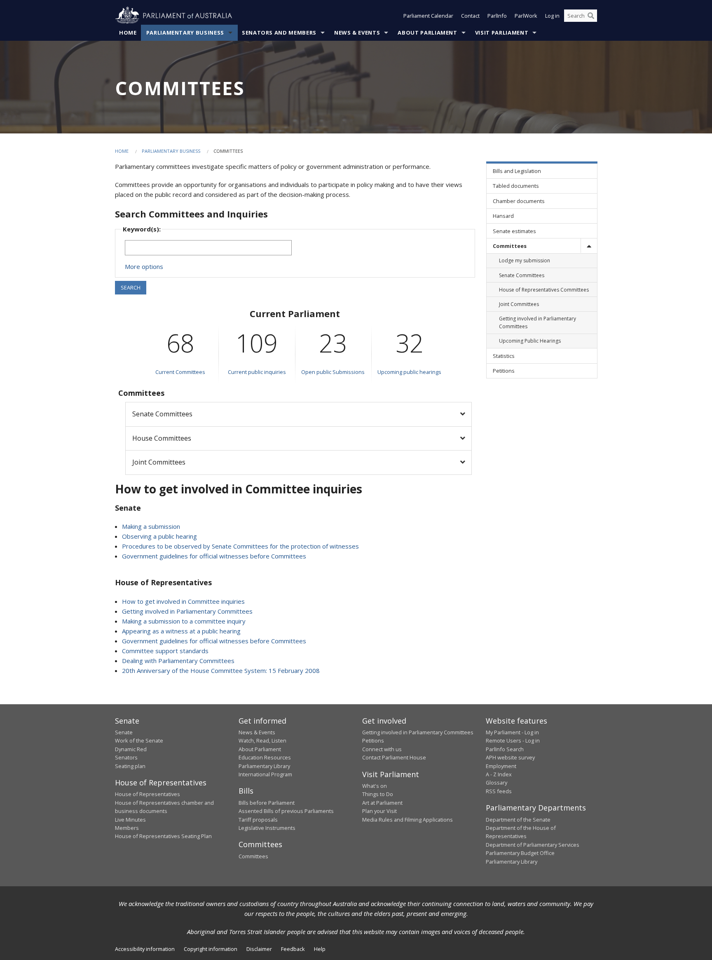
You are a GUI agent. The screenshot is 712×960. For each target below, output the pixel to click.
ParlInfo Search (505, 749)
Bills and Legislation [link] (517, 171)
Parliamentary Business (185, 32)
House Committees (161, 438)
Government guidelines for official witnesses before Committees (214, 556)
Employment (501, 766)
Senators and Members (279, 32)
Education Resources (265, 757)
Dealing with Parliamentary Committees (178, 660)
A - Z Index (499, 774)
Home (128, 32)
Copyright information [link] (210, 949)
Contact (470, 15)
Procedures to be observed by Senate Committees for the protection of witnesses (240, 546)
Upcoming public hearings (409, 372)
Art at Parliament (382, 802)
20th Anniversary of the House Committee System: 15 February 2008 (221, 670)
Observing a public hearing (159, 536)
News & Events (357, 32)
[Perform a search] (591, 15)
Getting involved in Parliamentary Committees (187, 611)
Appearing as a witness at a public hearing (181, 631)
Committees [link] (510, 246)
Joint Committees (158, 462)
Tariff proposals (258, 819)
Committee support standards (165, 651)
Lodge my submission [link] (524, 260)
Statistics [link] (504, 356)
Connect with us (382, 749)
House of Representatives (147, 794)
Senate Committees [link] (521, 275)
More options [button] (144, 266)
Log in (552, 15)
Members (127, 828)
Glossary (496, 782)
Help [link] (320, 949)
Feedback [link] (293, 949)
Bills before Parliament (267, 802)
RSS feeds (499, 791)
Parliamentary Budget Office (520, 853)
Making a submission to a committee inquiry (184, 621)
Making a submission (151, 526)
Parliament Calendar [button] (428, 15)
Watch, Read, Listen (262, 740)
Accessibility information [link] (145, 949)
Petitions (373, 740)
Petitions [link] (504, 370)
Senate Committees (162, 413)
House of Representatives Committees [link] (544, 289)
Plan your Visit (379, 811)
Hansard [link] (503, 216)
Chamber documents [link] (519, 201)
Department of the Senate (518, 819)
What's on (374, 785)
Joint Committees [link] (519, 304)
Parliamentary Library (264, 766)
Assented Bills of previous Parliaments (286, 811)
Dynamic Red (131, 749)
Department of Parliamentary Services (532, 844)
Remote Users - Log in (513, 740)
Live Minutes (130, 819)
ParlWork (526, 15)
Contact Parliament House (394, 757)
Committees (253, 856)
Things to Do (377, 794)
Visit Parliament (501, 32)
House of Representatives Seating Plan (163, 836)
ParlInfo (497, 15)
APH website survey (510, 757)
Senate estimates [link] (514, 231)
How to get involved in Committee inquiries (183, 601)
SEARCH (131, 287)
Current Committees (180, 372)
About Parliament (427, 32)
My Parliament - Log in (512, 732)
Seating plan (130, 766)
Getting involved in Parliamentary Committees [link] (537, 322)
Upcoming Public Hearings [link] (530, 340)
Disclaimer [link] (259, 949)
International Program (265, 774)
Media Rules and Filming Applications (407, 819)
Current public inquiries (257, 372)
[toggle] (589, 245)
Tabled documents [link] (516, 185)
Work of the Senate (139, 740)
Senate (124, 732)
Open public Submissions (333, 372)
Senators (126, 757)
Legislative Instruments (267, 828)
